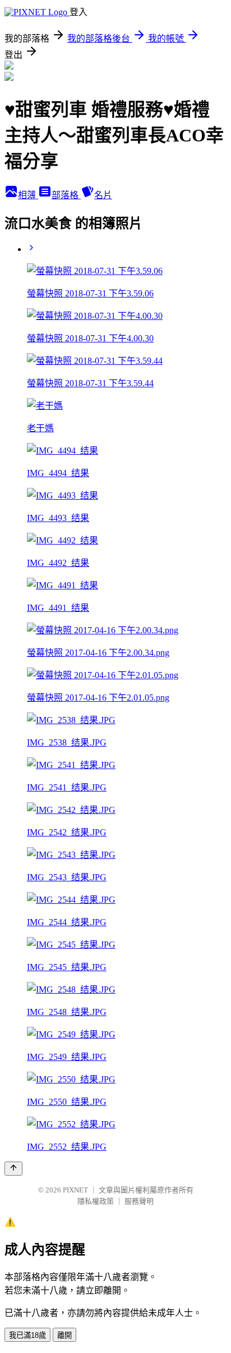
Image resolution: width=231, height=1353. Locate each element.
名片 (103, 195)
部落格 (66, 195)
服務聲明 (139, 1201)
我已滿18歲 (27, 1335)
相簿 (28, 195)
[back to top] (13, 1169)
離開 (64, 1335)
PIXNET (75, 1190)
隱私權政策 (95, 1201)
